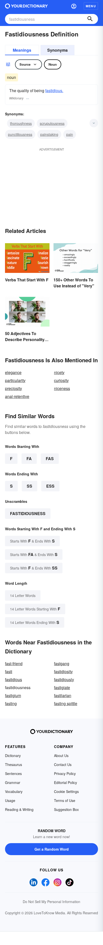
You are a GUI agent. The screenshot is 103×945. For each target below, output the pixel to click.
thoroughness (21, 123)
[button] (74, 6)
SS (29, 486)
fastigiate (62, 687)
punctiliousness (20, 134)
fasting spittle (65, 703)
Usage (10, 800)
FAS (50, 458)
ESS (50, 486)
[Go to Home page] (26, 6)
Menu (91, 6)
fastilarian (62, 695)
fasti (8, 671)
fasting (11, 703)
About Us (61, 755)
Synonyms (57, 50)
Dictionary (13, 755)
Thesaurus (13, 764)
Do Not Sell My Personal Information (51, 901)
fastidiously (64, 679)
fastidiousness (28, 513)
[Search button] (90, 18)
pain (69, 134)
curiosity (61, 380)
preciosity (13, 388)
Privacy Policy (65, 773)
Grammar (12, 782)
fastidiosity (63, 671)
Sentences (13, 773)
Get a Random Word (51, 849)
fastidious (13, 679)
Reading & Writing (19, 809)
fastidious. (54, 90)
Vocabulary (13, 791)
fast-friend (13, 663)
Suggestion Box (66, 809)
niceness (62, 388)
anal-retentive (17, 396)
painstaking (49, 134)
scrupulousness (52, 123)
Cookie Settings (66, 791)
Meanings (22, 50)
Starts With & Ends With (32, 541)
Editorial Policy (65, 782)
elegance (13, 372)
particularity (15, 380)
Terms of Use (64, 800)
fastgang (61, 663)
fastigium (13, 695)
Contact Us (63, 764)
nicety (59, 372)
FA (29, 458)
